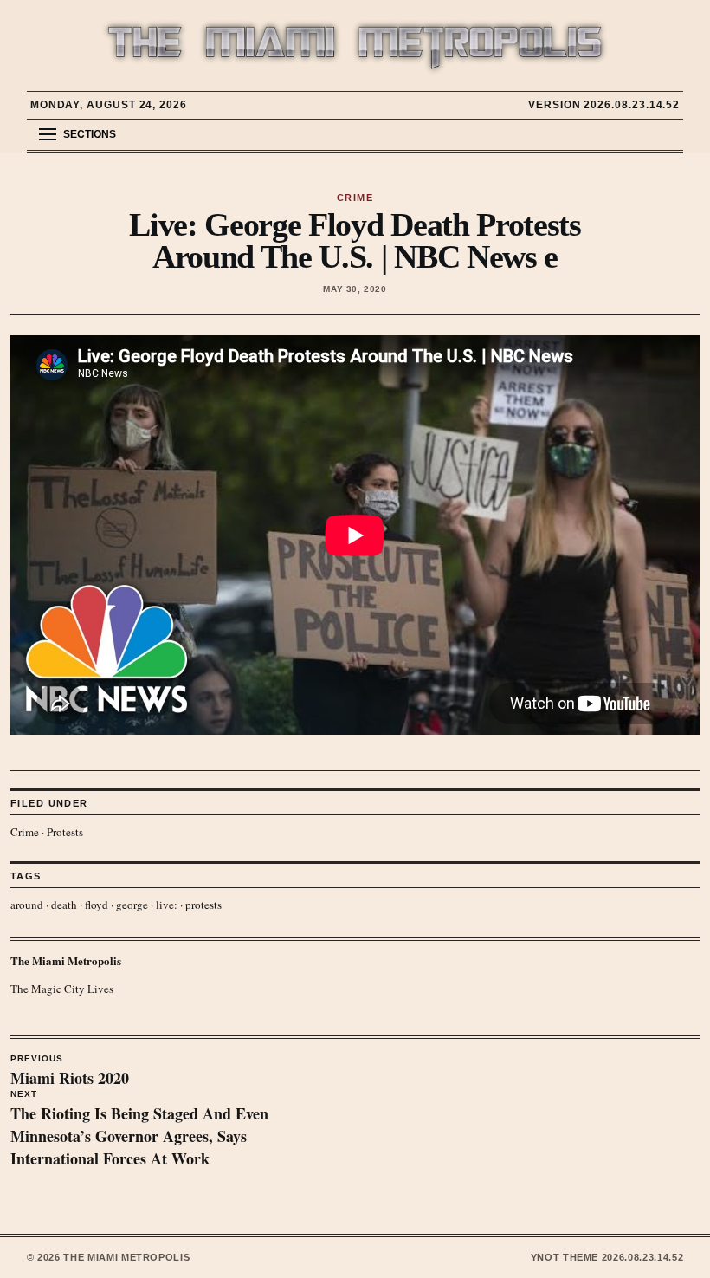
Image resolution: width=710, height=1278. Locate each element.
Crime (24, 832)
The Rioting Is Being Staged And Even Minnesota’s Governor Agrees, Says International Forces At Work (139, 1130)
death (64, 904)
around (26, 904)
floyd (96, 904)
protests (203, 904)
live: (167, 904)
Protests (65, 832)
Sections (89, 134)
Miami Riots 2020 (69, 1071)
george (132, 904)
